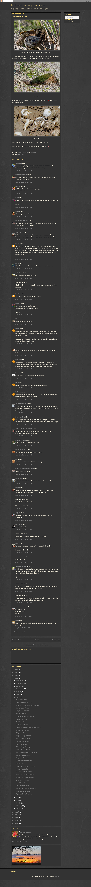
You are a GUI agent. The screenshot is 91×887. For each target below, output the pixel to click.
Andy (17, 211)
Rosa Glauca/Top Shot (23, 749)
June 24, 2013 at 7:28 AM (23, 182)
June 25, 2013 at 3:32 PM (23, 562)
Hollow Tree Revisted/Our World (26, 788)
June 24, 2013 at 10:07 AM (23, 259)
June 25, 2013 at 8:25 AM (23, 552)
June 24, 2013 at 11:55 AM (23, 289)
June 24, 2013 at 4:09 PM (23, 399)
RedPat (17, 294)
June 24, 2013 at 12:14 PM (23, 299)
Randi (17, 373)
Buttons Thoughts (21, 174)
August (18, 692)
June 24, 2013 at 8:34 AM (23, 207)
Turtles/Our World (21, 719)
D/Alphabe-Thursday (22, 758)
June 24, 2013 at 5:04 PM (23, 436)
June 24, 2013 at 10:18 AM (23, 268)
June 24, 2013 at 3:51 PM (23, 369)
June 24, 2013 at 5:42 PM (23, 483)
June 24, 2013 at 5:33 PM (23, 464)
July (17, 694)
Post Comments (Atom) (40, 645)
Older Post (56, 640)
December (19, 680)
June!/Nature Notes (22, 783)
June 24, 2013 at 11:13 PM (23, 529)
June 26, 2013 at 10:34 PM (23, 591)
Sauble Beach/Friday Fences (25, 777)
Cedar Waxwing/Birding (23, 791)
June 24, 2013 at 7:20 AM (23, 170)
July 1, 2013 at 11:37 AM (23, 628)
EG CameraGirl (25, 832)
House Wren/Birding (22, 769)
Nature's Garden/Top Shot (24, 772)
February (19, 806)
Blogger (56, 876)
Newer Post (16, 640)
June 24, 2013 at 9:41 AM (23, 239)
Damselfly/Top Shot (22, 724)
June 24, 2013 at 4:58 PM (23, 424)
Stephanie (18, 524)
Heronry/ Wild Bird (21, 713)
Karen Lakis (19, 417)
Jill (16, 459)
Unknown (18, 359)
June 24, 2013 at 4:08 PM (23, 388)
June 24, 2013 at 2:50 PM (23, 344)
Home (36, 640)
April (17, 800)
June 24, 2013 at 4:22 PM (23, 413)
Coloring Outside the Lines (24, 468)
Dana (17, 543)
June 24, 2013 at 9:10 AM (23, 216)
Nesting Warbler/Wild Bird (24, 760)
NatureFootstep (20, 440)
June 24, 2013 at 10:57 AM (23, 278)
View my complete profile (20, 841)
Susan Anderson (21, 566)
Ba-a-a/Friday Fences (22, 708)
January (19, 808)
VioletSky (18, 163)
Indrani (17, 186)
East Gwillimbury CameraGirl (29, 5)
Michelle (18, 319)
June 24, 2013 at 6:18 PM (23, 508)
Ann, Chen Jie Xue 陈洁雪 (24, 428)
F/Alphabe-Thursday (22, 711)
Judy (17, 263)
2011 (16, 815)
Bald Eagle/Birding (21, 722)
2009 (16, 820)
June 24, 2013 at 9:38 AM (23, 228)
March (18, 803)
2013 (16, 678)
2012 (16, 812)
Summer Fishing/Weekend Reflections (28, 705)
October (19, 686)
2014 (16, 675)
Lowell (17, 244)
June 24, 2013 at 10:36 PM (23, 520)
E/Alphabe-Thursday (22, 733)
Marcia (17, 487)
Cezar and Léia (20, 607)
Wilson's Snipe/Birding (23, 747)
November (19, 683)
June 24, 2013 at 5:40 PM (23, 474)
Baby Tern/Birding (21, 699)
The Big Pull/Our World (23, 741)
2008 (16, 823)
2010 (16, 817)
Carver (17, 348)
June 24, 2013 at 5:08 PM (23, 455)
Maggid (17, 303)
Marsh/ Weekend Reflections (25, 774)
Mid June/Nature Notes (23, 738)
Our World (20, 155)
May (17, 797)
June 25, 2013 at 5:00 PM (23, 580)
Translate (71, 21)
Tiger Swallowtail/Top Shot (24, 702)
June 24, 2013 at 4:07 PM (23, 378)
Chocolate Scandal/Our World (25, 766)
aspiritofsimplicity (21, 403)
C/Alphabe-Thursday (22, 780)
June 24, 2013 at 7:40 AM (23, 193)
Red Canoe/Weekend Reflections (26, 752)
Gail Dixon (19, 273)
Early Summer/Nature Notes (25, 716)
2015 (16, 672)
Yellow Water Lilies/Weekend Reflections (28, 727)
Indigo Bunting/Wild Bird (23, 736)
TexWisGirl (19, 232)
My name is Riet (20, 449)
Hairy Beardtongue (22, 744)
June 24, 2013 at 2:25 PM (23, 315)
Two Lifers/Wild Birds (22, 785)
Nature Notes (20, 763)
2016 (16, 670)
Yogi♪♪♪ (18, 513)
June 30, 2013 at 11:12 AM (23, 616)
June (18, 697)
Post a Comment (19, 632)
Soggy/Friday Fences (22, 730)
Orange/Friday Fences (23, 755)
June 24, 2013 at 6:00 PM (23, 495)
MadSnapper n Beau (22, 221)
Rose (17, 620)
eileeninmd (19, 478)
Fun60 (17, 382)
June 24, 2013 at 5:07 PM (23, 445)
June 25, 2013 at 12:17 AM (23, 539)
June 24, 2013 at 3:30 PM (23, 355)
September (20, 689)
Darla (17, 197)
